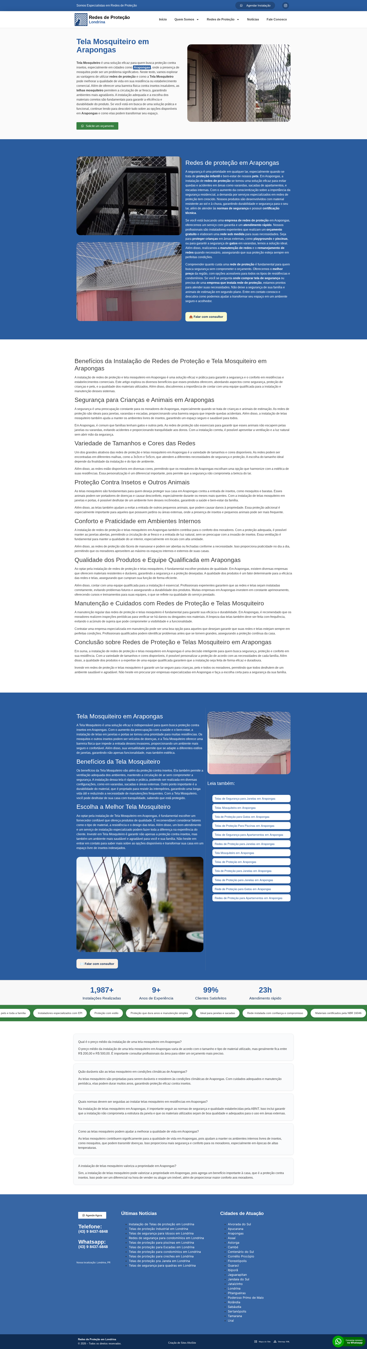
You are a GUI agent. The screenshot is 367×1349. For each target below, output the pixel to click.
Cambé (233, 1247)
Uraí (231, 1320)
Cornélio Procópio (241, 1256)
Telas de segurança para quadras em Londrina (162, 1265)
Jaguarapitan (237, 1275)
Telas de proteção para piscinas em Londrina (161, 1242)
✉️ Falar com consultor (97, 964)
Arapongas (142, 67)
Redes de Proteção (221, 19)
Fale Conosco (277, 19)
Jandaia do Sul (238, 1279)
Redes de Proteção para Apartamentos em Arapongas (249, 898)
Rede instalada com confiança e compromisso (229, 1013)
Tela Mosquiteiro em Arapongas (234, 853)
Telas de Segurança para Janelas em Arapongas (245, 798)
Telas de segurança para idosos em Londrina (161, 1233)
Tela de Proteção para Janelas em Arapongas (243, 871)
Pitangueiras (237, 1293)
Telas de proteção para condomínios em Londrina (165, 1252)
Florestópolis (237, 1261)
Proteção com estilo (60, 1013)
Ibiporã (233, 1270)
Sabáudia (234, 1307)
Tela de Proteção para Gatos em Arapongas (242, 817)
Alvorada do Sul (239, 1224)
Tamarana (235, 1316)
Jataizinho (235, 1284)
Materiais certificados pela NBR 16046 (292, 1013)
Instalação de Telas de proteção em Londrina (161, 1224)
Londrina (234, 1288)
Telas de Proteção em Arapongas (235, 862)
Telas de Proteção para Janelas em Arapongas (244, 880)
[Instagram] (285, 5)
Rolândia (234, 1302)
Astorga (233, 1242)
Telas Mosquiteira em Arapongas (235, 808)
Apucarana (235, 1229)
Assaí (231, 1238)
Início (163, 19)
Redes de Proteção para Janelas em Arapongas (245, 844)
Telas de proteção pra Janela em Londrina (159, 1261)
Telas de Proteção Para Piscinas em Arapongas (244, 826)
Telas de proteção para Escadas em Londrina (161, 1247)
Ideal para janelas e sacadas (171, 1013)
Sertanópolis (237, 1311)
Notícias (253, 19)
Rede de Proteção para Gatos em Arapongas (243, 889)
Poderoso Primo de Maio (246, 1297)
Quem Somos (184, 19)
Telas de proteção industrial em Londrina (158, 1229)
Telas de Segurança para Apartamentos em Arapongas (249, 835)
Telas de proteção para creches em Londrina (161, 1256)
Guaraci (233, 1265)
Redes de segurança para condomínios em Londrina (166, 1238)
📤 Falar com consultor (206, 317)
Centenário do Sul (241, 1252)
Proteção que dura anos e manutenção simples (113, 1013)
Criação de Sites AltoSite (182, 1342)
